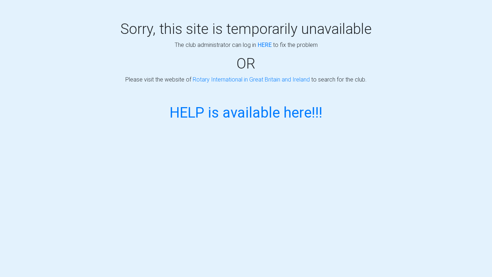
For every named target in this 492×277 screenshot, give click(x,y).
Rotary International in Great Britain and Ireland (251, 79)
